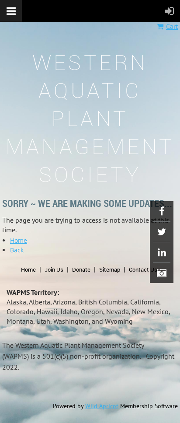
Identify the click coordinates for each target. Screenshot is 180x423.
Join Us (54, 269)
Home (18, 240)
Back (17, 250)
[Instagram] (161, 273)
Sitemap (109, 269)
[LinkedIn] (161, 252)
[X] (161, 232)
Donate (81, 269)
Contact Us (143, 269)
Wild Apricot (101, 406)
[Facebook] (161, 211)
